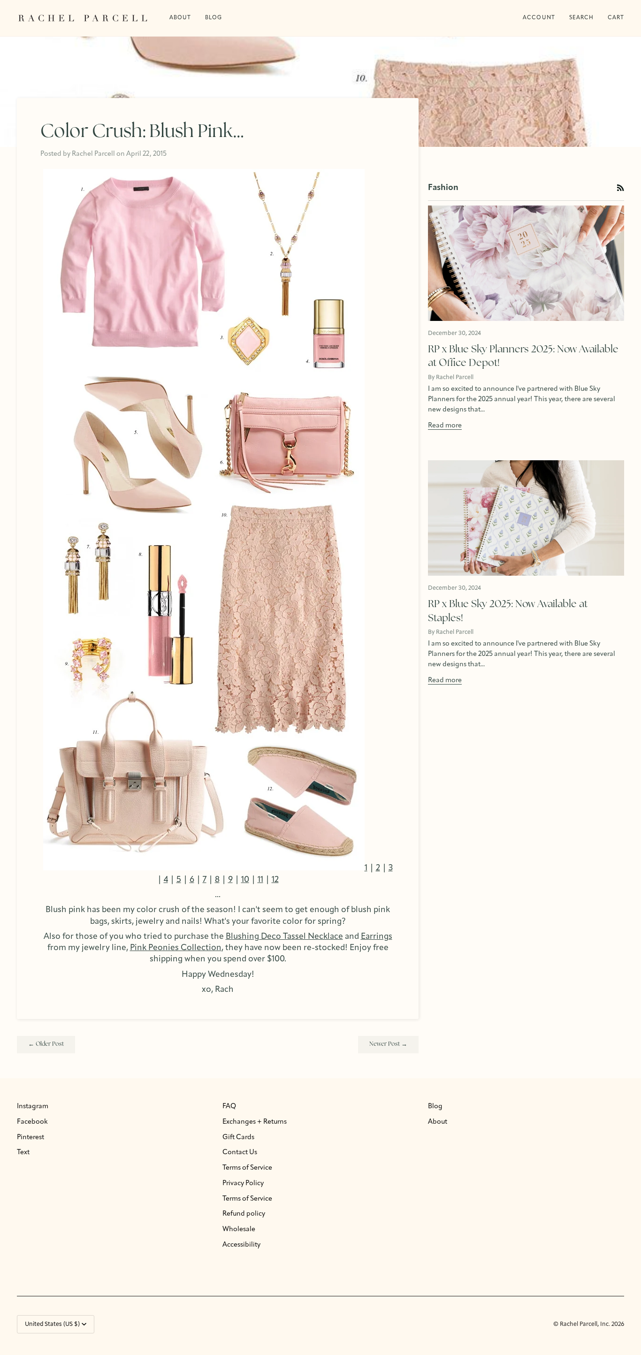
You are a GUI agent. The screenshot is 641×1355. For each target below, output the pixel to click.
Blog (435, 1106)
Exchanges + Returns (254, 1122)
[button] (213, 18)
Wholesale (238, 1229)
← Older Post (46, 1044)
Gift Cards (238, 1137)
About (437, 1122)
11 (260, 880)
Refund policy (243, 1214)
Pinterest (30, 1137)
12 (275, 880)
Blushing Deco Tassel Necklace (284, 937)
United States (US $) (52, 1324)
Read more (445, 425)
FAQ (229, 1106)
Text (23, 1152)
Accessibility (241, 1244)
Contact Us (239, 1152)
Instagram (32, 1106)
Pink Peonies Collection (175, 948)
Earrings (376, 937)
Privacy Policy (243, 1183)
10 (245, 880)
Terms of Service (247, 1168)
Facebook (32, 1122)
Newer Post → (388, 1044)
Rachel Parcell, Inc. (585, 1324)
